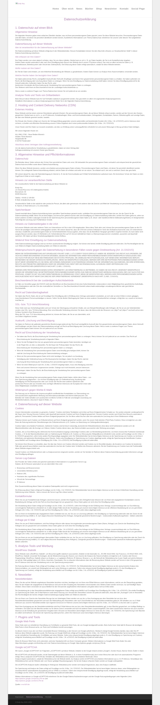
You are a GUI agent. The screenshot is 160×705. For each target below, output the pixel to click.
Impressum (19, 697)
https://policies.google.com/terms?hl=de (29, 681)
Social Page (138, 9)
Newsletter (111, 9)
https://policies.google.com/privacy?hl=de (30, 678)
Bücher (89, 9)
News (79, 9)
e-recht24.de (25, 684)
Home (56, 9)
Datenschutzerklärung (34, 697)
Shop (99, 9)
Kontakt (124, 9)
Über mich (67, 9)
